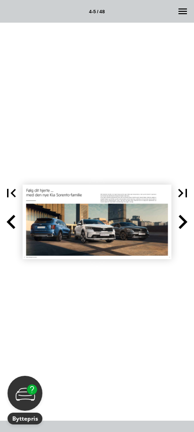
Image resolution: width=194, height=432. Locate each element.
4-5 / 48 (97, 11)
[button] (11, 193)
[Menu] (182, 11)
